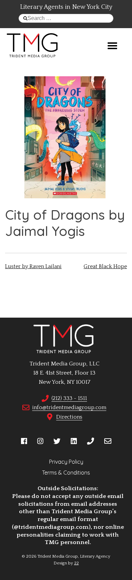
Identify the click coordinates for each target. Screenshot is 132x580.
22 (76, 563)
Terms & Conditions (66, 472)
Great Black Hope (105, 266)
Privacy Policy (66, 461)
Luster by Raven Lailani (33, 266)
